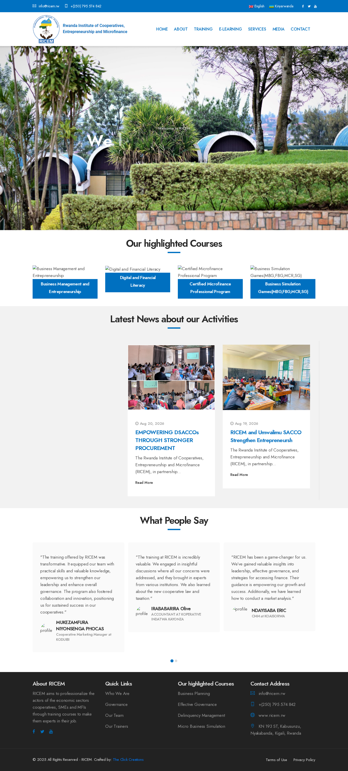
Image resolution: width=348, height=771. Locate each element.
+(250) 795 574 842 (86, 6)
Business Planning (194, 693)
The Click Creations (128, 759)
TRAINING (203, 29)
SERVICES (257, 29)
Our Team (114, 715)
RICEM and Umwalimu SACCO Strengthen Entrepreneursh (265, 436)
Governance (116, 704)
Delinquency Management (201, 715)
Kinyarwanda (283, 6)
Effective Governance (197, 704)
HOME (162, 29)
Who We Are (117, 693)
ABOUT (181, 29)
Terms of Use (276, 760)
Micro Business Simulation (201, 726)
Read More (144, 482)
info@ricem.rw (49, 6)
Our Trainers (116, 726)
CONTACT (300, 29)
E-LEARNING (230, 29)
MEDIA (279, 29)
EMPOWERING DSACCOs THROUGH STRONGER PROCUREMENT (167, 440)
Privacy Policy (304, 760)
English (258, 6)
